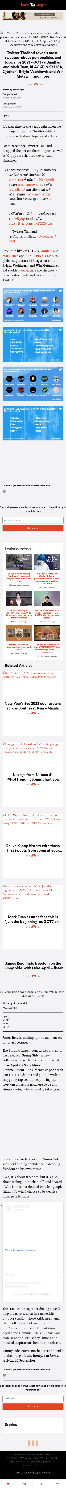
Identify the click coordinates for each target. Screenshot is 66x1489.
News (6, 116)
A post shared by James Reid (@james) (33, 1294)
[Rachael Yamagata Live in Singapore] (33, 19)
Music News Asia (20, 1462)
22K (38, 927)
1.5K (38, 714)
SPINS (30, 85)
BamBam (46, 251)
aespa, (24, 270)
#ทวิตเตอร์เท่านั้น (38, 194)
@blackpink (45, 180)
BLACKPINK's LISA (39, 256)
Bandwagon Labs (24, 1455)
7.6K (41, 85)
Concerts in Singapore (46, 1458)
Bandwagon (33, 5)
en (24, 1484)
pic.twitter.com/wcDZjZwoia (30, 223)
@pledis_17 (17, 189)
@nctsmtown (28, 185)
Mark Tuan (10, 256)
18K (38, 856)
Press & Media (44, 1455)
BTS (31, 261)
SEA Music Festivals (33, 1466)
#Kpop (20, 219)
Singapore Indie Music (43, 1462)
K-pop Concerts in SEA (19, 1458)
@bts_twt (16, 180)
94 (39, 976)
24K (38, 785)
